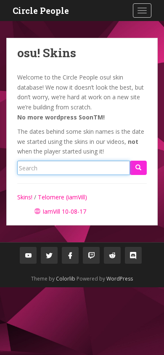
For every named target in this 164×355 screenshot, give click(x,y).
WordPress (119, 278)
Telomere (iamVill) (62, 197)
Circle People (41, 10)
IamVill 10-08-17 (64, 211)
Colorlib (65, 278)
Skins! (24, 197)
